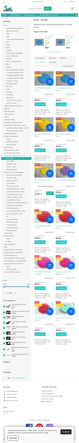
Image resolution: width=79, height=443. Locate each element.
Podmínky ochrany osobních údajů (52, 396)
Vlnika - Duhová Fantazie (13, 62)
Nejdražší (63, 58)
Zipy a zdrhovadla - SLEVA (14, 214)
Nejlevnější (52, 58)
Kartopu (8, 67)
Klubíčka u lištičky (11, 397)
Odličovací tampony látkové (14, 28)
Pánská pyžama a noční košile (13, 250)
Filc (7, 217)
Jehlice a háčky (9, 114)
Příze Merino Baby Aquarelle (15, 39)
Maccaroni (9, 86)
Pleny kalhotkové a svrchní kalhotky (15, 261)
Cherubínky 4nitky (11, 84)
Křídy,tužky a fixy (11, 230)
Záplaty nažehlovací (10, 134)
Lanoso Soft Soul (11, 103)
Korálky (8, 139)
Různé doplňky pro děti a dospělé (14, 258)
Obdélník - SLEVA (11, 164)
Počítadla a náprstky (12, 208)
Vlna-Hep (9, 59)
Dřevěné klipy (11, 183)
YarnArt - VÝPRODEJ (12, 56)
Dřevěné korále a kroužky (14, 175)
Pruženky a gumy (11, 225)
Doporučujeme (40, 58)
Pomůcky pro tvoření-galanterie (14, 172)
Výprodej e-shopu (8, 411)
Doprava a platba (37, 2)
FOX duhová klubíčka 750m (15, 73)
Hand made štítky (9, 120)
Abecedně (53, 62)
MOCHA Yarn (10, 98)
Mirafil (8, 45)
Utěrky (8, 239)
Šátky (6, 247)
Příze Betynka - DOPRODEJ (14, 53)
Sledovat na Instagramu (18, 378)
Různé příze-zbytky (12, 31)
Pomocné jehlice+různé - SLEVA (15, 211)
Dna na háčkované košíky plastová (14, 156)
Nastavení (13, 438)
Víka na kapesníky (11, 170)
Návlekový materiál (12, 142)
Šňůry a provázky (9, 111)
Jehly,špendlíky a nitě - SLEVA (15, 189)
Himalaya (9, 50)
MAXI (7, 34)
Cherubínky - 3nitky (12, 81)
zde (47, 433)
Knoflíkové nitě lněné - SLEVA (15, 192)
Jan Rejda (9, 92)
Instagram (46, 420)
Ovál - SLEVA (10, 161)
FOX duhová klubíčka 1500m (15, 78)
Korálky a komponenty (11, 136)
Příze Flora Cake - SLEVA (14, 100)
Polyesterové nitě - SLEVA (15, 195)
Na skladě (11, 293)
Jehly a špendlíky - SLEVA (14, 197)
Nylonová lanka (11, 145)
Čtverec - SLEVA (11, 167)
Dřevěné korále (11, 178)
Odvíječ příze (8, 233)
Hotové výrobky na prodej (12, 272)
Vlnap (8, 89)
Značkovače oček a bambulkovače (17, 203)
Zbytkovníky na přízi (12, 186)
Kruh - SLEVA (10, 158)
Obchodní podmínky (48, 394)
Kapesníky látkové (10, 244)
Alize (7, 42)
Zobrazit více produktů (54, 52)
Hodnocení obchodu (48, 399)
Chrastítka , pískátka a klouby (13, 122)
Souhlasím (66, 432)
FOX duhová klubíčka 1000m (15, 75)
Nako (7, 64)
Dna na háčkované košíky (12, 153)
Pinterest (39, 420)
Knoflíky (6, 117)
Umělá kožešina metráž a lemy (13, 106)
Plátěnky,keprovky (12, 222)
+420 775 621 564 (11, 394)
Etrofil (8, 48)
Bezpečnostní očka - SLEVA (14, 131)
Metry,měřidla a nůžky (13, 200)
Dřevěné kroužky (12, 181)
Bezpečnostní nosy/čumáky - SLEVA (17, 128)
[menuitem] (4, 15)
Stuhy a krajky (8, 147)
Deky (7, 266)
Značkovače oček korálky (15, 206)
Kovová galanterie (11, 219)
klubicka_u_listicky (12, 401)
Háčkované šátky (11, 269)
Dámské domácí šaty (10, 255)
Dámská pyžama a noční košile (13, 253)
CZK (64, 1)
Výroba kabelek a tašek (11, 150)
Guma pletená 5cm (12, 228)
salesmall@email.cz (12, 391)
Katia (7, 37)
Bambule (7, 109)
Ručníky (8, 242)
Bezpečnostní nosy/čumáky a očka (15, 125)
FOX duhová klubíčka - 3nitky (15, 70)
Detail (50, 193)
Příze (5, 26)
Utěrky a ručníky (9, 236)
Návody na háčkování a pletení (13, 264)
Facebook (32, 420)
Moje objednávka (47, 401)
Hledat (47, 9)
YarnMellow (9, 95)
